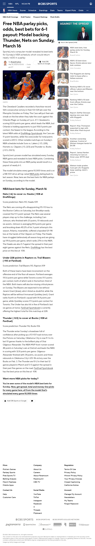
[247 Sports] (13, 524)
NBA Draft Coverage (10, 17)
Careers (36, 472)
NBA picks (34, 174)
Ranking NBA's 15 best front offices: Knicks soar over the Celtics (80, 102)
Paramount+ (38, 479)
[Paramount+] (45, 524)
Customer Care (9, 497)
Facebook (37, 504)
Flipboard (37, 513)
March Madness (9, 482)
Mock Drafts (55, 17)
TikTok (36, 497)
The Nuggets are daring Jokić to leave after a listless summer (80, 76)
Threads (36, 510)
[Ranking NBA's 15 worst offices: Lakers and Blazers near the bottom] (63, 91)
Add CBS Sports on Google (44, 63)
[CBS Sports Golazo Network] (66, 519)
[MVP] (72, 524)
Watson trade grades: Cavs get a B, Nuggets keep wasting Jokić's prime (79, 169)
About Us (37, 469)
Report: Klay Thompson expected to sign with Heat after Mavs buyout (80, 128)
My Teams (68, 500)
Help (5, 494)
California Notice (71, 483)
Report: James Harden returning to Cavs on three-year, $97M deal (79, 154)
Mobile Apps (8, 485)
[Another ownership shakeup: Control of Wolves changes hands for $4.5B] (63, 143)
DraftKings (36, 247)
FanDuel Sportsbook (30, 308)
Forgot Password (71, 504)
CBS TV (36, 482)
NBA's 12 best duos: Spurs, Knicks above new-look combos (81, 63)
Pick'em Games (9, 469)
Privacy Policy (70, 472)
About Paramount (40, 475)
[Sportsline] (29, 524)
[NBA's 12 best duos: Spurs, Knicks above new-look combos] (63, 65)
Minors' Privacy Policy (73, 475)
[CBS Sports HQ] (43, 519)
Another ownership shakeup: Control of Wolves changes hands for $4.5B (81, 142)
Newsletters (69, 497)
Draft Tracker (26, 17)
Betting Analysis (9, 479)
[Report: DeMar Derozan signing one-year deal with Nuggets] (63, 117)
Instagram (37, 500)
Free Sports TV (9, 475)
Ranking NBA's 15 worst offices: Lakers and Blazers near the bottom (81, 89)
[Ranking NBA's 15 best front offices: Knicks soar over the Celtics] (63, 104)
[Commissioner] (60, 524)
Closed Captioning (72, 480)
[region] (75, 31)
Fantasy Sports (9, 472)
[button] (4, 4)
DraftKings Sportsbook (31, 133)
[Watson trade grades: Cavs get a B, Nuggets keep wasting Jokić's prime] (63, 170)
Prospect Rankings (40, 17)
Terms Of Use (70, 469)
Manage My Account (73, 494)
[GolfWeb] (47, 529)
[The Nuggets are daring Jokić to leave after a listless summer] (63, 78)
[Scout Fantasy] (84, 524)
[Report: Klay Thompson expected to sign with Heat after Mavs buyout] (63, 130)
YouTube (37, 494)
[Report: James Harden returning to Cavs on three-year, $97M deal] (63, 157)
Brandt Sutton (16, 62)
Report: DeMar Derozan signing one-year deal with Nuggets (80, 115)
